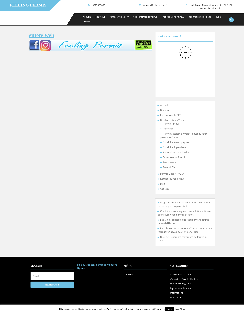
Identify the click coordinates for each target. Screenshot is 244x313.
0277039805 (98, 5)
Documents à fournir (174, 157)
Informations (176, 292)
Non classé (175, 297)
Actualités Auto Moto (180, 274)
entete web (41, 35)
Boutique (100, 17)
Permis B (168, 128)
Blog (218, 17)
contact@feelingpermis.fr (155, 5)
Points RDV (169, 167)
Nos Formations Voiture (146, 17)
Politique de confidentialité (91, 264)
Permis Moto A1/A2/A (174, 17)
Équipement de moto (180, 288)
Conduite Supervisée (174, 147)
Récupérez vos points (200, 17)
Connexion (129, 274)
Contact (87, 21)
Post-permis (169, 162)
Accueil (87, 17)
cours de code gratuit (180, 283)
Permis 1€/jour (171, 123)
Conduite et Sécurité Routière (184, 279)
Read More (180, 308)
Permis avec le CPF (119, 17)
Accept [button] (169, 309)
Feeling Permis (28, 5)
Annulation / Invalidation (176, 152)
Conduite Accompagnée (176, 142)
